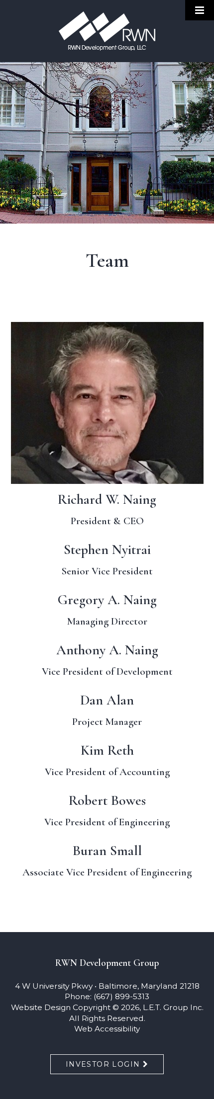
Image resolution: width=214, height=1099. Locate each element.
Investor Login (103, 1064)
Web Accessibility (107, 1028)
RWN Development (107, 31)
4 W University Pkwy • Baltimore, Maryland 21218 (107, 986)
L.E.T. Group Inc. (173, 1007)
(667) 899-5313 (121, 996)
